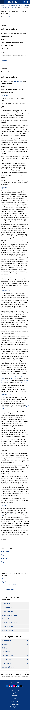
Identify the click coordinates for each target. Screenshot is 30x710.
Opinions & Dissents (7, 72)
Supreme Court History (9, 615)
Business (5, 648)
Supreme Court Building (9, 623)
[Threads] (16, 686)
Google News (5, 562)
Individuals (5, 644)
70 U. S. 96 (14, 379)
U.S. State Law (6, 659)
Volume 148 (14, 7)
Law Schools (6, 652)
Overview (3, 17)
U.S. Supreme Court (23, 5)
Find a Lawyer (6, 640)
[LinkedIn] (7, 686)
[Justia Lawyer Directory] (23, 686)
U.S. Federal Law (7, 656)
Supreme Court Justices (9, 619)
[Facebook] (12, 686)
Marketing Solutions (8, 667)
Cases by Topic (7, 607)
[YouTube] (9, 686)
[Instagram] (14, 686)
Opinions (9, 17)
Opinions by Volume (5, 7)
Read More (4, 60)
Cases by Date (6, 604)
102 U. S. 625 (4, 380)
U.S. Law (7, 5)
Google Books (5, 555)
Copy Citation (10, 589)
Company (15, 695)
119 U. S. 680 (9, 514)
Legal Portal (15, 693)
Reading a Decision (8, 630)
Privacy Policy (15, 704)
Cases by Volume (7, 611)
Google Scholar (5, 551)
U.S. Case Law (13, 5)
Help (15, 698)
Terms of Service (15, 701)
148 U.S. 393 (18, 81)
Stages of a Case (7, 626)
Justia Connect (15, 690)
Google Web (4, 558)
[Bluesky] (18, 686)
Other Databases (7, 663)
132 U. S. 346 (23, 382)
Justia (2, 5)
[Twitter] (21, 686)
